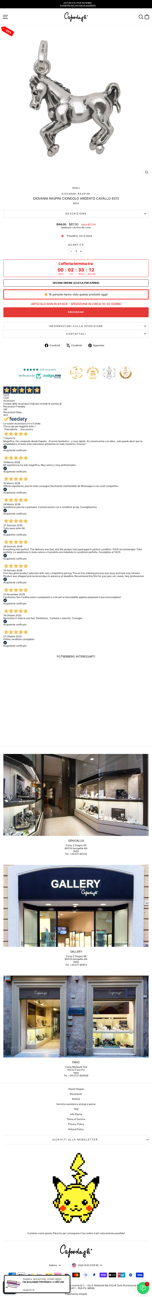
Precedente (11, 429)
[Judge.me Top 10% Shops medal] (125, 372)
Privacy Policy (76, 1124)
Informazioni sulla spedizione (76, 326)
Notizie (76, 1098)
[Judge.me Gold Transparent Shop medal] (76, 372)
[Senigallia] (76, 795)
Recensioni (76, 1093)
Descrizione (76, 213)
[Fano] (76, 1017)
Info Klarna (76, 1114)
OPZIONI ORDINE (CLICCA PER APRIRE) (76, 283)
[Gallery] (76, 906)
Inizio (75, 187)
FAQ (76, 1109)
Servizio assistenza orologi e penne (76, 1104)
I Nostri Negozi (76, 1088)
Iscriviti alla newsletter (75, 1139)
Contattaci (76, 333)
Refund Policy (76, 1129)
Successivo (26, 429)
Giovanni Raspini (76, 193)
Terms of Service (76, 1119)
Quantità (76, 244)
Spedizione (66, 227)
